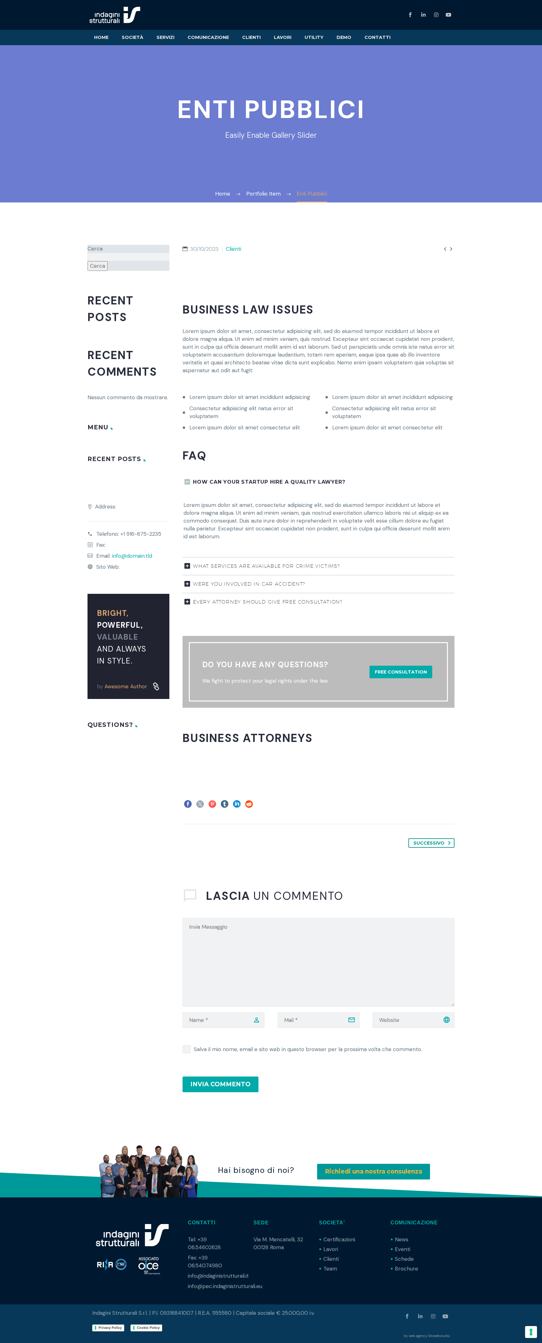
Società (132, 37)
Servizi (165, 37)
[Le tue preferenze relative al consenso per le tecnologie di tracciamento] (531, 1332)
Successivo (428, 843)
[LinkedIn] (237, 804)
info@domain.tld (132, 555)
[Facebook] (188, 804)
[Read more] (154, 692)
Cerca (95, 248)
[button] (400, 672)
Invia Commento (220, 1084)
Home (101, 37)
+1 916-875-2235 (140, 533)
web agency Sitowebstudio (429, 1336)
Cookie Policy (148, 1327)
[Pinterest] (212, 804)
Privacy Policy (110, 1327)
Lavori (282, 37)
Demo (344, 37)
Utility (314, 37)
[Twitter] (200, 804)
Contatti (377, 37)
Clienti (251, 37)
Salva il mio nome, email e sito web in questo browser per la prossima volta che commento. (308, 1049)
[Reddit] (249, 804)
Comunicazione (208, 37)
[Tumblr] (224, 804)
